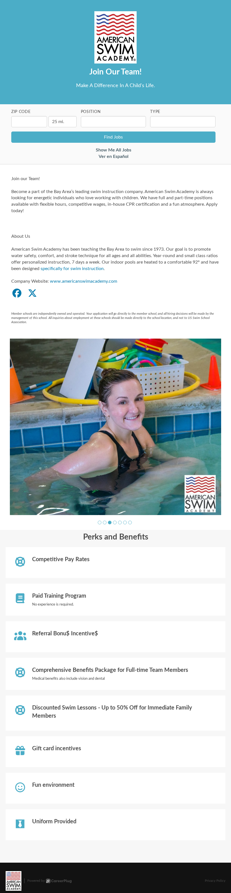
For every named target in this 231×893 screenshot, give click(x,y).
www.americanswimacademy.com (83, 281)
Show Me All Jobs (113, 150)
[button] (99, 519)
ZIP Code (21, 112)
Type (155, 112)
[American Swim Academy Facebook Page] (17, 293)
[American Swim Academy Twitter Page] (32, 293)
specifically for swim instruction (72, 268)
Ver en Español (113, 156)
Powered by (36, 877)
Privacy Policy (215, 877)
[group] (115, 425)
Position (91, 112)
